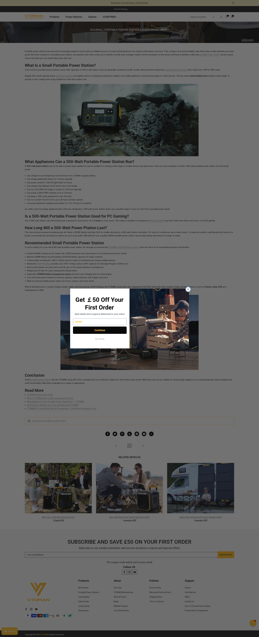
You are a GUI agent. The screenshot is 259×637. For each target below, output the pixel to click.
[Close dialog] (188, 289)
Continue (99, 330)
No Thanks (99, 339)
